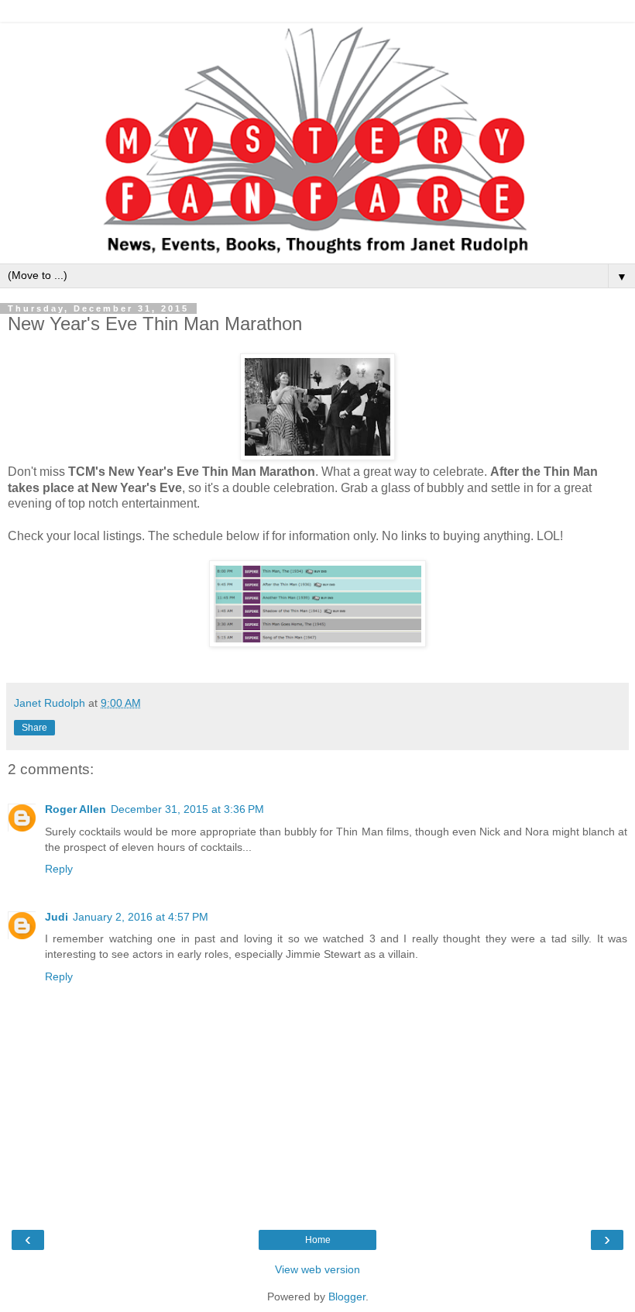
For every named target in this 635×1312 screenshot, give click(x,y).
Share (34, 727)
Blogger (347, 1296)
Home (318, 1240)
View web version (317, 1269)
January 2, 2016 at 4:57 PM (140, 917)
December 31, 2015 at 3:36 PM (187, 809)
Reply (59, 869)
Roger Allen (75, 809)
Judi (56, 917)
